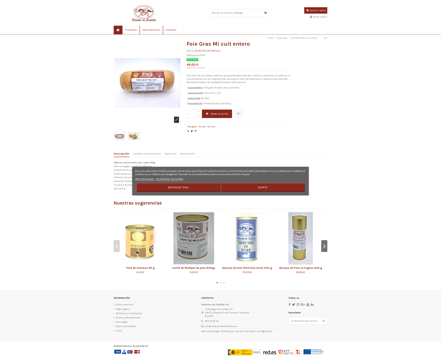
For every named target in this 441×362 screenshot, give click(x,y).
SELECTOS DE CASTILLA (207, 50)
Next (324, 246)
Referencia (192, 55)
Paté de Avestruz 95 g (140, 267)
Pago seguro (123, 309)
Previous (117, 246)
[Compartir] (188, 131)
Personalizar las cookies (169, 178)
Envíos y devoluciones (128, 317)
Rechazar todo (178, 187)
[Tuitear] (192, 131)
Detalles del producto (147, 153)
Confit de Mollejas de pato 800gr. (194, 267)
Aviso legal (121, 321)
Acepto (262, 187)
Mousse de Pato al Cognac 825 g (300, 267)
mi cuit (202, 126)
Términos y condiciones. (129, 313)
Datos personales (126, 326)
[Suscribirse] (323, 321)
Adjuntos (170, 153)
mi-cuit (211, 126)
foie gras (192, 126)
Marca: (190, 50)
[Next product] (326, 38)
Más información (145, 178)
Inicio (119, 330)
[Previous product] (325, 38)
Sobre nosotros (124, 304)
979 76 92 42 (212, 321)
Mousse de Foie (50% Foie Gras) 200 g (247, 267)
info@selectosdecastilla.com (221, 326)
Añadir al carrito (219, 113)
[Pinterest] (196, 131)
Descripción (121, 153)
